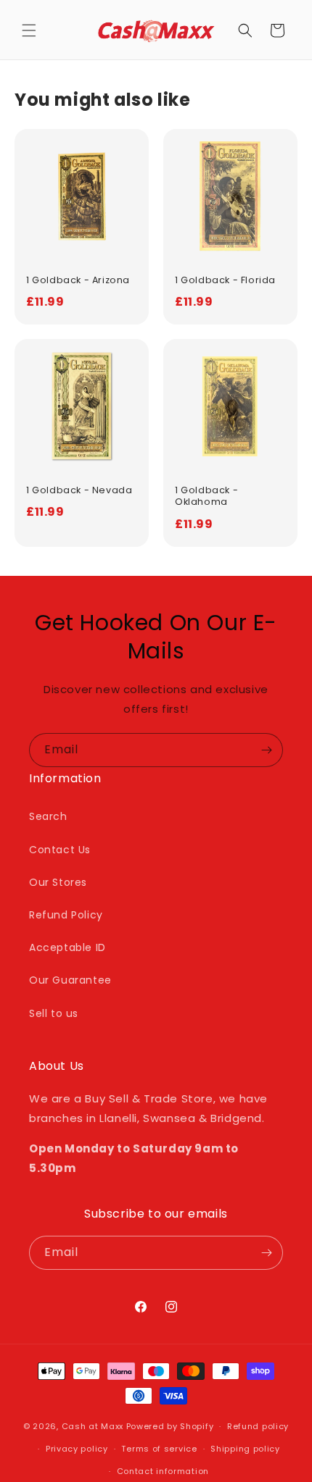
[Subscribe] (266, 750)
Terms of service (159, 1448)
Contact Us (60, 849)
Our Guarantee (70, 980)
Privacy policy (77, 1448)
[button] (29, 30)
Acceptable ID (67, 947)
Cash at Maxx (92, 1426)
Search (48, 816)
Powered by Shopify (170, 1426)
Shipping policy (245, 1448)
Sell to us (53, 1013)
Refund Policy (66, 915)
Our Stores (58, 882)
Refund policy (258, 1426)
